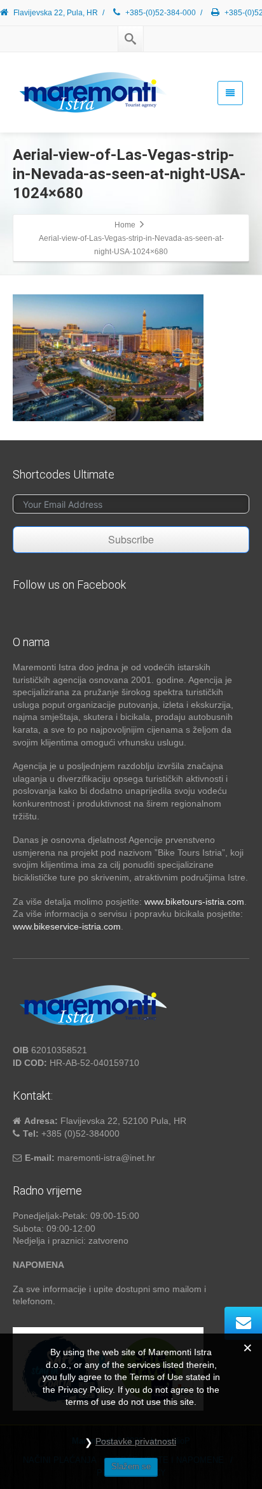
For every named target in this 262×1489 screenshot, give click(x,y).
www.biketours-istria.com (194, 901)
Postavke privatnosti (135, 1441)
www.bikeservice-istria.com (67, 926)
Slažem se (131, 1466)
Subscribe (131, 539)
